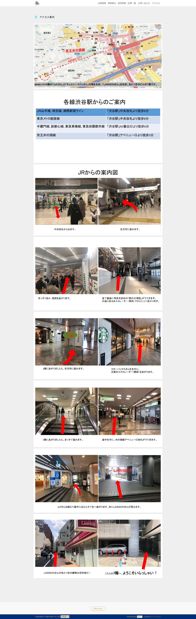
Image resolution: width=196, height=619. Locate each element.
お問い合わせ (98, 608)
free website (156, 617)
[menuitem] (102, 3)
